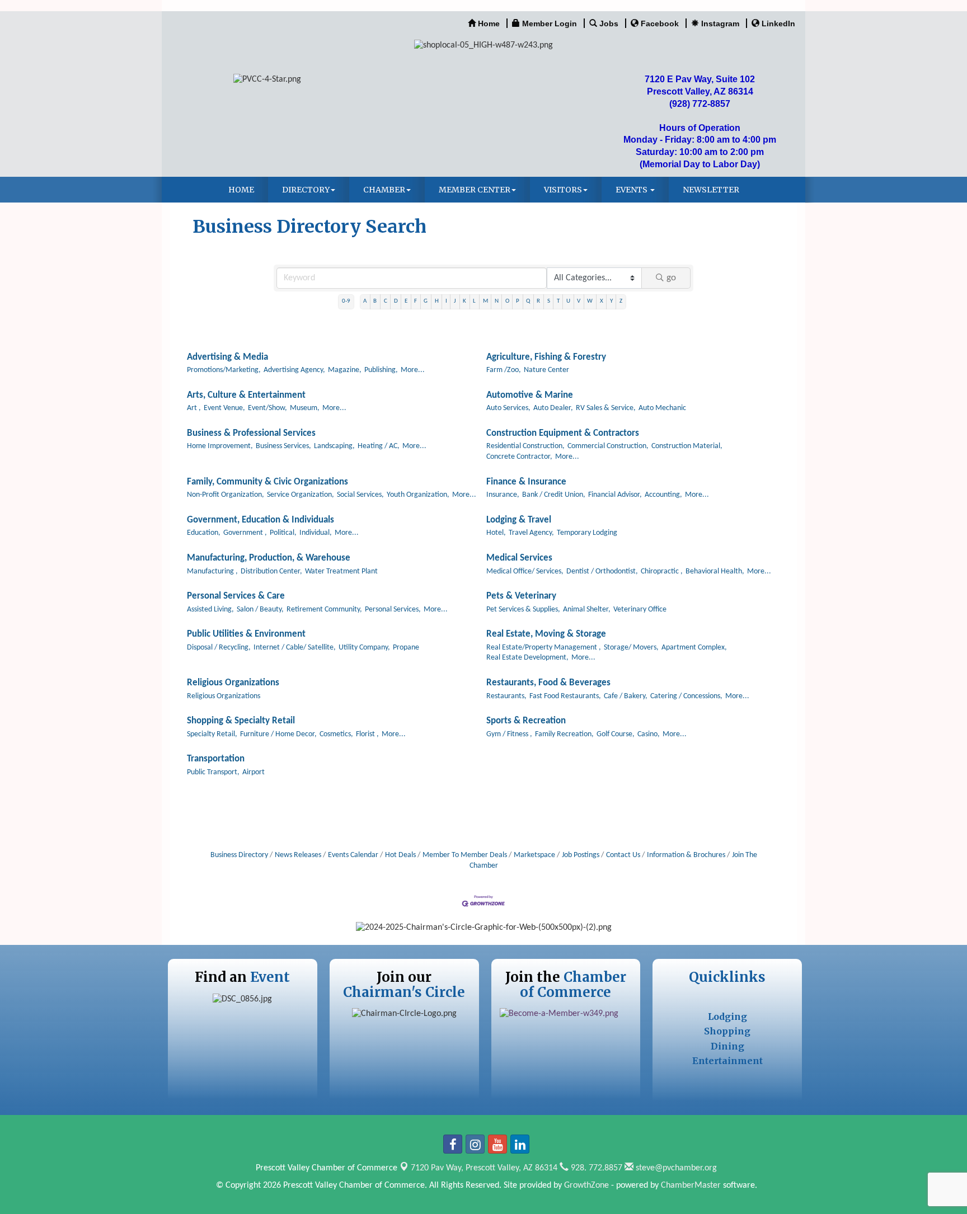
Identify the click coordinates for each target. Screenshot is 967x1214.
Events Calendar (353, 855)
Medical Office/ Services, (525, 571)
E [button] (406, 301)
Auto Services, (508, 408)
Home (241, 190)
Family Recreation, (564, 734)
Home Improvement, (220, 446)
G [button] (426, 301)
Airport (253, 772)
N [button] (497, 301)
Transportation (216, 759)
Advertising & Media (227, 357)
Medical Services (519, 558)
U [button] (568, 301)
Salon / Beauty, (260, 609)
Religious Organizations (233, 683)
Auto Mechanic (662, 408)
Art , (194, 408)
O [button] (507, 301)
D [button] (396, 301)
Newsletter (711, 190)
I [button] (446, 301)
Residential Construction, (525, 446)
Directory (306, 190)
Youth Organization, (418, 495)
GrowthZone (586, 1185)
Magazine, (345, 370)
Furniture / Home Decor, (278, 734)
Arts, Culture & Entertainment (246, 395)
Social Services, (360, 495)
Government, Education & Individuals (260, 520)
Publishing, (381, 370)
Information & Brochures (686, 855)
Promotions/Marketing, (224, 370)
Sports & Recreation (526, 721)
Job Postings (580, 855)
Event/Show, (267, 408)
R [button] (538, 301)
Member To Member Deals (465, 855)
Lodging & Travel (518, 520)
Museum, (305, 408)
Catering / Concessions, (686, 696)
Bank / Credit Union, (553, 495)
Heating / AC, (379, 446)
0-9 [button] (346, 301)
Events (632, 190)
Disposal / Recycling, (219, 647)
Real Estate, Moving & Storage (546, 634)
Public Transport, (213, 772)
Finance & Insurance (526, 482)
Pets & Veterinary (521, 596)
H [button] (437, 301)
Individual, (315, 533)
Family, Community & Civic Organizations (267, 482)
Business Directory (239, 855)
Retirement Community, (324, 609)
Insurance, (502, 495)
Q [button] (528, 301)
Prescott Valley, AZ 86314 (484, 1168)
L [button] (474, 301)
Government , (245, 533)
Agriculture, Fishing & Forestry (546, 357)
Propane (406, 647)
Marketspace (534, 855)
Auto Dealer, (553, 408)
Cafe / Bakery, (625, 696)
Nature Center (546, 370)
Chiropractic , (662, 571)
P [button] (517, 301)
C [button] (385, 301)
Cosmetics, (336, 734)
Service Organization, (300, 495)
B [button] (375, 301)
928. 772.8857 (595, 1168)
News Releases (298, 855)
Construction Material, (686, 446)
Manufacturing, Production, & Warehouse (268, 558)
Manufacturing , (212, 571)
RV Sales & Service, (606, 408)
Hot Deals (400, 855)
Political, (283, 533)
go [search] (671, 278)
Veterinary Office (639, 609)
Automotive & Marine (529, 395)
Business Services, (283, 446)
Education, (203, 533)
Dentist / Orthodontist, (602, 571)
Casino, (648, 734)
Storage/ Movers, (631, 647)
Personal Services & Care (236, 596)
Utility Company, (364, 647)
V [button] (578, 301)
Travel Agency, (531, 533)
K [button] (464, 301)
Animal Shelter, (587, 609)
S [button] (548, 301)
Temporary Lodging (587, 533)
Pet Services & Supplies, (523, 609)
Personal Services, (393, 609)
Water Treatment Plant (341, 571)
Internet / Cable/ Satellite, (295, 647)
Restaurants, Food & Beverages (548, 683)
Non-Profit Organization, (225, 495)
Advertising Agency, (294, 370)
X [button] (601, 301)
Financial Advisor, (615, 495)
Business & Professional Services (251, 433)
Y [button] (611, 301)
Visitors (563, 190)
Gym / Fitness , (509, 734)
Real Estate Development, (527, 657)
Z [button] (620, 301)
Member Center (474, 190)
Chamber (384, 190)
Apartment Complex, (694, 647)
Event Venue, (224, 408)
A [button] (365, 301)
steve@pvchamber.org (675, 1168)
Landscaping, (334, 446)
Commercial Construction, (608, 446)
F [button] (415, 301)
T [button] (558, 301)
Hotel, (496, 533)
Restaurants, (506, 696)
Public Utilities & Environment (246, 634)
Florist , (367, 734)
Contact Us (623, 855)
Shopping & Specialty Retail (241, 721)
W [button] (590, 301)
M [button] (485, 301)
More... (413, 370)
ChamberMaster (691, 1185)
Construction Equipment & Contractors (562, 433)
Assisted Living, (210, 609)
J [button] (455, 301)
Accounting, (663, 495)
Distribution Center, (271, 571)
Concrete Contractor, (519, 457)
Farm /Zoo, (503, 370)
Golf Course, (616, 734)
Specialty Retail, (212, 734)
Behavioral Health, (715, 571)
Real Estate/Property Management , (543, 647)
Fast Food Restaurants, (565, 696)
